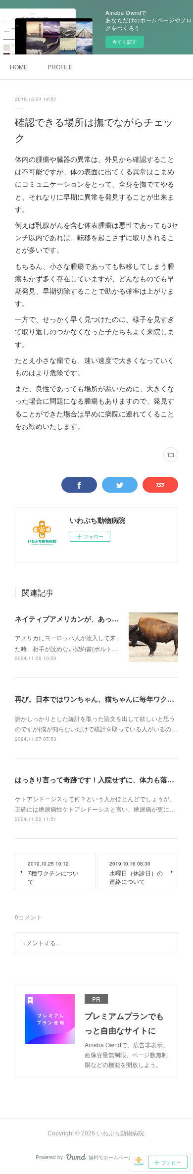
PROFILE (60, 66)
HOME (19, 66)
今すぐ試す (124, 41)
